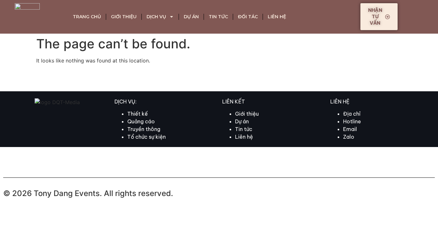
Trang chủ (87, 17)
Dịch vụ (156, 17)
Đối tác (248, 17)
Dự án (191, 17)
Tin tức (218, 17)
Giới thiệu (124, 17)
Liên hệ (277, 17)
